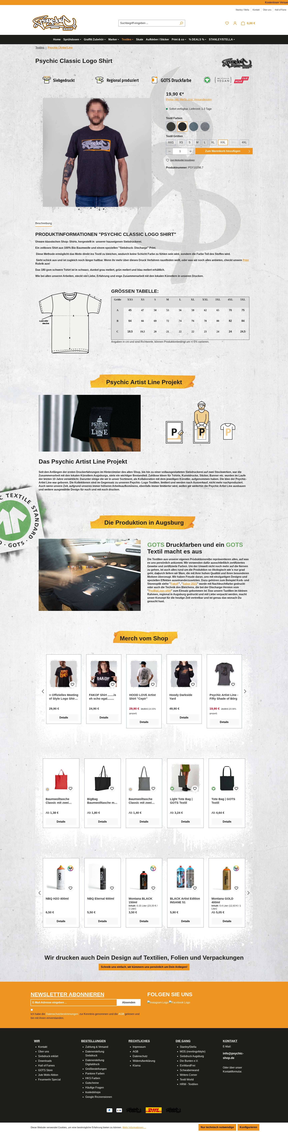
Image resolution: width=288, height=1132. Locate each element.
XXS (171, 142)
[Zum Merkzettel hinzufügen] (72, 684)
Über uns (267, 10)
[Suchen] (181, 23)
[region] (97, 153)
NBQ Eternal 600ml (100, 898)
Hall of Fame (280, 10)
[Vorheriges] (42, 691)
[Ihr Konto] (235, 23)
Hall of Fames (46, 1065)
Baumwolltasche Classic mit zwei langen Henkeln (140, 801)
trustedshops (92, 1092)
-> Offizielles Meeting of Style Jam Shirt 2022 (100, 696)
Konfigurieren (248, 1127)
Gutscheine (92, 1082)
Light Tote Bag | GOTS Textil (181, 800)
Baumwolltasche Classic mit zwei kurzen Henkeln (57, 801)
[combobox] (148, 23)
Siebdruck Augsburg (192, 1056)
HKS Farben (92, 1078)
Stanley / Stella (242, 10)
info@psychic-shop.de (233, 1056)
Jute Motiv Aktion (48, 1074)
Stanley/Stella (188, 1046)
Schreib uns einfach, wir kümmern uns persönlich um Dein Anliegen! (144, 967)
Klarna (136, 1065)
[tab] (43, 224)
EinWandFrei (187, 1065)
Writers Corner (188, 1074)
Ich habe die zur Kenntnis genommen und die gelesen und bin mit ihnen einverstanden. (85, 1016)
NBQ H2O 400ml (57, 898)
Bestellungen (93, 1041)
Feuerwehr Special (49, 1079)
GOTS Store (45, 1070)
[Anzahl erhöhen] (190, 151)
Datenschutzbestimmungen (62, 1014)
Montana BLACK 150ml (140, 900)
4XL (244, 142)
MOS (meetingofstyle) (192, 1051)
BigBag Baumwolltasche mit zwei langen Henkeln (101, 801)
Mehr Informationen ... (134, 1127)
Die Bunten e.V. (189, 1060)
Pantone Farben (94, 1073)
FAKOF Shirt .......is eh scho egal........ (182, 696)
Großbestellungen (96, 1068)
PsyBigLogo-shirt (160, 590)
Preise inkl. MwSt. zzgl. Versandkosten (189, 99)
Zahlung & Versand (96, 1046)
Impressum (139, 1046)
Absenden (128, 1002)
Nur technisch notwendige (217, 1127)
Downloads (45, 1060)
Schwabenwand (189, 1070)
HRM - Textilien (189, 1084)
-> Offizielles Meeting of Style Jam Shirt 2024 (60, 696)
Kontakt (256, 10)
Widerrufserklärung (144, 1060)
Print (246, 260)
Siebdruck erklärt (48, 1056)
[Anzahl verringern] (169, 151)
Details (63, 717)
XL (212, 142)
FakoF (175, 583)
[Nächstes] (245, 691)
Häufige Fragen (94, 1087)
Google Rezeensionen (98, 1096)
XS (181, 142)
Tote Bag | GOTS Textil (223, 800)
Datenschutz (140, 1056)
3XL (234, 143)
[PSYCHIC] (237, 63)
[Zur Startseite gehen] (56, 23)
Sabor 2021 (190, 583)
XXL (223, 142)
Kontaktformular (232, 1071)
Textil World (187, 1079)
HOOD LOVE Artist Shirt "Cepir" (223, 696)
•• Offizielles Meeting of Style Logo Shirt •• (143, 696)
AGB (121, 1014)
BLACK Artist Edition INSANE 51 (185, 900)
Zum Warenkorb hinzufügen (222, 151)
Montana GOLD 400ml (222, 900)
